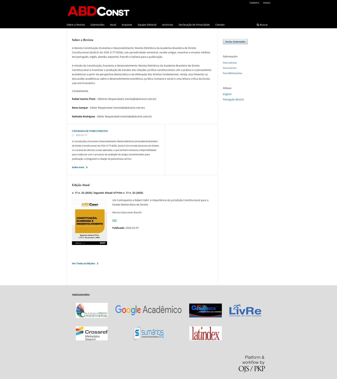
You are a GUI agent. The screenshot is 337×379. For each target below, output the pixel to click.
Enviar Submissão (235, 41)
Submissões (97, 24)
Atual (113, 24)
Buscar (263, 24)
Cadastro (254, 2)
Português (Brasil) (233, 99)
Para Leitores (230, 62)
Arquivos (127, 24)
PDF (114, 220)
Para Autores (229, 67)
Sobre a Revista (76, 24)
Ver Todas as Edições (83, 263)
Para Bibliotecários (232, 73)
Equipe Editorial (147, 24)
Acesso (266, 2)
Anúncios (167, 24)
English (227, 94)
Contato (219, 24)
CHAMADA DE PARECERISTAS (90, 131)
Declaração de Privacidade (194, 24)
